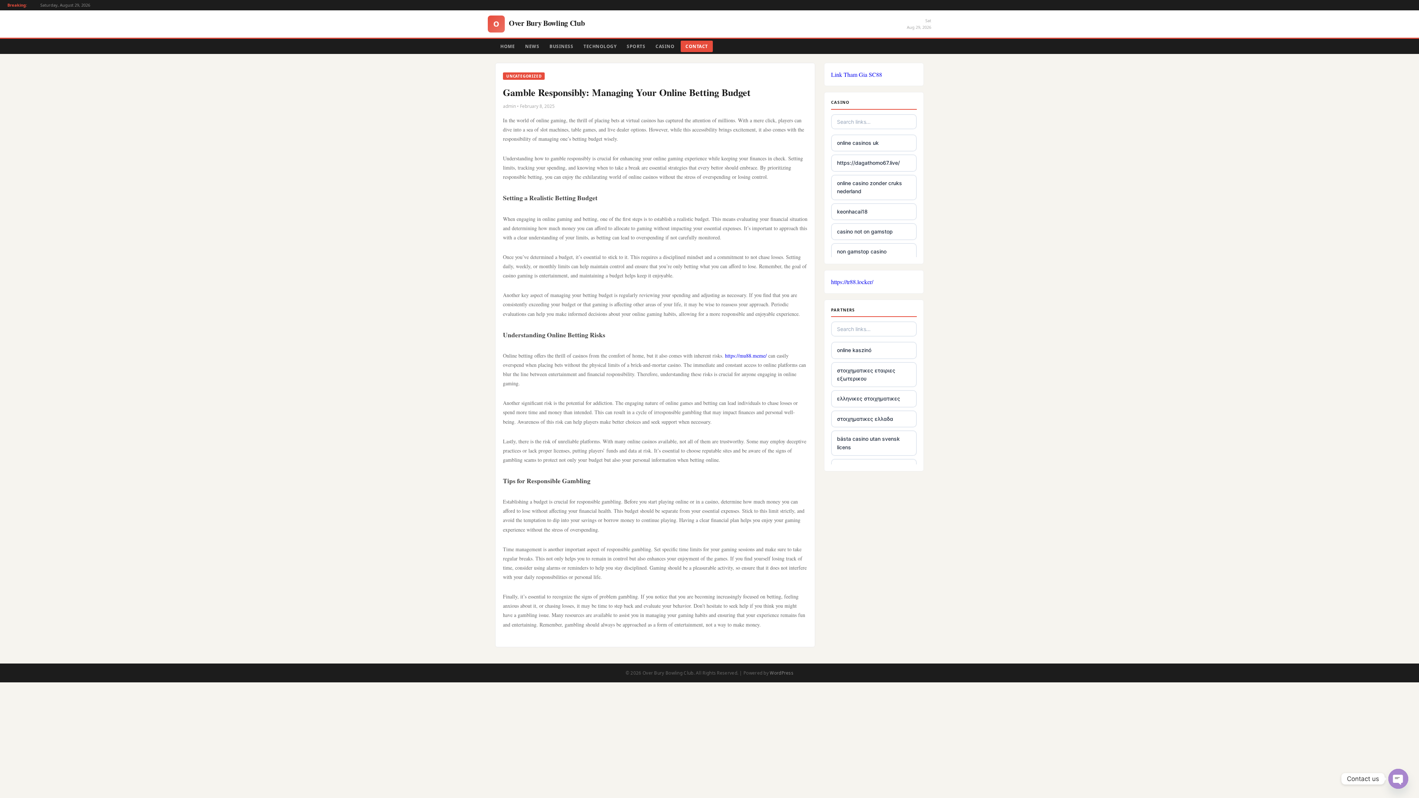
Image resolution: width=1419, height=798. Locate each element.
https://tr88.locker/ (852, 282)
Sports (636, 46)
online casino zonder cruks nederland (869, 187)
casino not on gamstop (865, 231)
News (532, 46)
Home (507, 46)
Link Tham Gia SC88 (856, 74)
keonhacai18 (852, 211)
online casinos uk (858, 143)
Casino (665, 46)
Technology (599, 46)
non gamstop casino (862, 251)
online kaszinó (854, 350)
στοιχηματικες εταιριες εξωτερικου (866, 374)
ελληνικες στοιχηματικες (868, 398)
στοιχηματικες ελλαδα (865, 419)
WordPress (781, 673)
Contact (696, 46)
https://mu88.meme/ (746, 355)
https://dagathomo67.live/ (868, 163)
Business (561, 46)
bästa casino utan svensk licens (868, 443)
